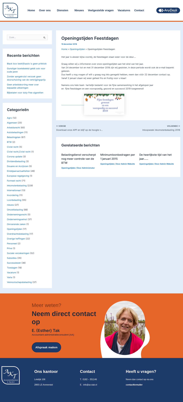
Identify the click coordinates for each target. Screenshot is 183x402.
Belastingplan (13, 137)
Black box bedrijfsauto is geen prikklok (27, 63)
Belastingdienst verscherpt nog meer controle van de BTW (78, 158)
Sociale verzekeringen (18, 253)
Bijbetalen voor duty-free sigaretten (25, 92)
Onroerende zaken (16, 224)
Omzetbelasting (15, 209)
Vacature (11, 272)
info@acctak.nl (90, 385)
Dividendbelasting (16, 161)
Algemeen (12, 122)
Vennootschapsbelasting (19, 282)
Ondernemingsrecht (17, 214)
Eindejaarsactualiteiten (18, 171)
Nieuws (79, 10)
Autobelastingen (15, 132)
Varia (9, 277)
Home (31, 10)
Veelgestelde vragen (101, 10)
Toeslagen (12, 267)
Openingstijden (14, 229)
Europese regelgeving (18, 175)
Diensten (62, 10)
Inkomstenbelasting (17, 185)
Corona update (14, 156)
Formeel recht (14, 180)
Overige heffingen (16, 238)
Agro (9, 118)
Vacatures (124, 10)
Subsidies (12, 258)
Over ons (45, 10)
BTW (9, 142)
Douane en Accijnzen (17, 166)
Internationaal (14, 190)
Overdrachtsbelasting (18, 233)
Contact (139, 10)
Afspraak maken (46, 347)
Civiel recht (12, 146)
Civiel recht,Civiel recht (19, 151)
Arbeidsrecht (13, 127)
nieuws (10, 204)
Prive (9, 248)
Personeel (12, 243)
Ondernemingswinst (17, 219)
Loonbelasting (14, 200)
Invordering (12, 195)
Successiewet (14, 262)
